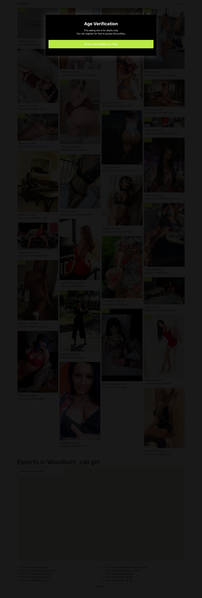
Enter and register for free (101, 44)
